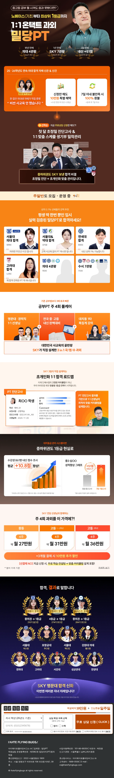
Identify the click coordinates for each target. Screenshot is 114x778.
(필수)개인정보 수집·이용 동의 (64, 731)
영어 (55, 726)
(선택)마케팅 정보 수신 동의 (94, 731)
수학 (64, 726)
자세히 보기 (103, 567)
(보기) (78, 731)
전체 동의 (9, 731)
